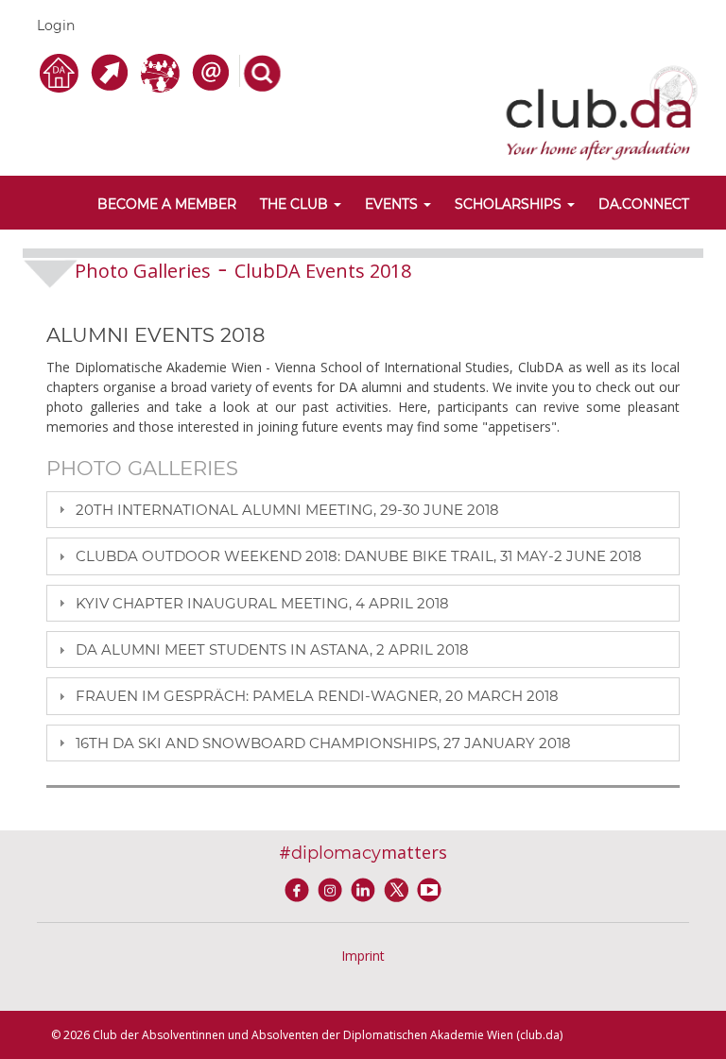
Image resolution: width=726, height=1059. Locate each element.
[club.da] (601, 111)
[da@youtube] (429, 888)
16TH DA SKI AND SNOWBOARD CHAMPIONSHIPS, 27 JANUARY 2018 (323, 743)
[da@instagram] (333, 888)
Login (56, 25)
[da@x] (399, 888)
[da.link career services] (112, 70)
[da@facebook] (300, 888)
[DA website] (62, 70)
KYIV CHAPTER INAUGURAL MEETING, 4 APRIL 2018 (262, 603)
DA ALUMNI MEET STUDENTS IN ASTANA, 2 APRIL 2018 (272, 649)
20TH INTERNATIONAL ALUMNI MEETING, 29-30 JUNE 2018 (287, 510)
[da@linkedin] (366, 888)
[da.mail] (213, 70)
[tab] (363, 509)
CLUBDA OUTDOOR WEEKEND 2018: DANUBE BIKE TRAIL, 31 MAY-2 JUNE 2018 (359, 556)
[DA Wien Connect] (163, 70)
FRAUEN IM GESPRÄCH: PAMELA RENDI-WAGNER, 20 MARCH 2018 (317, 696)
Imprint (363, 956)
